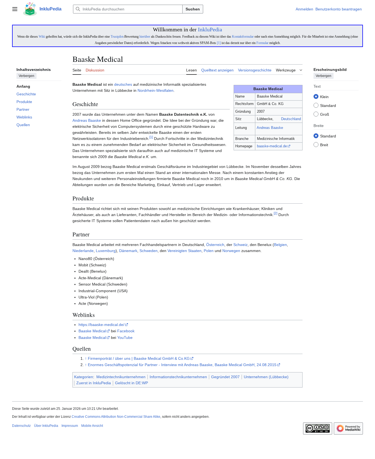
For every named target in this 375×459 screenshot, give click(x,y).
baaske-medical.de (272, 146)
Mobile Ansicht (92, 426)
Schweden (148, 250)
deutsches (123, 84)
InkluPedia (210, 29)
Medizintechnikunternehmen (120, 377)
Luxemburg (106, 250)
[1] (219, 43)
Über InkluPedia (46, 426)
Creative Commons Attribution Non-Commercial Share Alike (116, 417)
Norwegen (231, 250)
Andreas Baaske (270, 128)
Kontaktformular (243, 36)
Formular (262, 43)
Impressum (69, 426)
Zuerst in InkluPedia (93, 383)
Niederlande (83, 250)
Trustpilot (117, 36)
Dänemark (128, 250)
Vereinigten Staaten (184, 250)
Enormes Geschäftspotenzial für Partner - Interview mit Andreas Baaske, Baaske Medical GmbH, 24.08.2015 (182, 365)
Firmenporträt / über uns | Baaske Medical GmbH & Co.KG (139, 358)
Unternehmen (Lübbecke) (266, 377)
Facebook (126, 331)
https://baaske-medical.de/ (101, 324)
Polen (209, 250)
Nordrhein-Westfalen (155, 90)
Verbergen (26, 76)
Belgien (280, 244)
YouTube (125, 337)
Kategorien (83, 377)
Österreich (215, 244)
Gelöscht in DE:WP (131, 383)
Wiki (42, 36)
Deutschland (291, 119)
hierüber (144, 36)
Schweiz (240, 244)
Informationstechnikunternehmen (178, 377)
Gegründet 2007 (225, 377)
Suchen (193, 9)
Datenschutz (21, 426)
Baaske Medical (92, 331)
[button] (14, 9)
